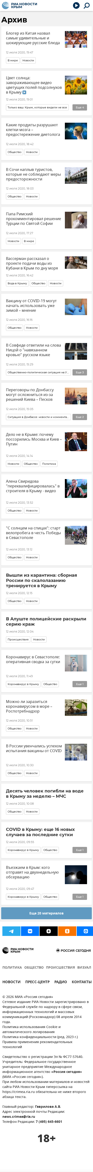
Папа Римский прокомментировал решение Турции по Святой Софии (33, 219)
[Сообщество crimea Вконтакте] (30, 931)
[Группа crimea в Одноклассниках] (67, 931)
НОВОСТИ (11, 982)
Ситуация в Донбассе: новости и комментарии (38, 417)
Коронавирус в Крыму (23, 684)
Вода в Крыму (17, 283)
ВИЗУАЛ (84, 968)
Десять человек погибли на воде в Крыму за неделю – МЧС (45, 793)
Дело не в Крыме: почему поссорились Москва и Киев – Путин (34, 439)
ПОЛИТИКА (12, 968)
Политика (49, 463)
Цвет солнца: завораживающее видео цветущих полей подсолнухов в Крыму (34, 85)
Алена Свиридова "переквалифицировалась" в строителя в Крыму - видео (33, 486)
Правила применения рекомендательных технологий (37, 1045)
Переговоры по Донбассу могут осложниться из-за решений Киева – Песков (30, 395)
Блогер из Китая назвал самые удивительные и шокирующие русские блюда (33, 38)
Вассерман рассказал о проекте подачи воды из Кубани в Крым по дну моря (32, 263)
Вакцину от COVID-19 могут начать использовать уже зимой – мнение (31, 306)
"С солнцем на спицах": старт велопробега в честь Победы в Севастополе (33, 533)
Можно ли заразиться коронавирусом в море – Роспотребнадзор (29, 706)
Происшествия (18, 639)
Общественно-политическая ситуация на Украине (38, 372)
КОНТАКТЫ (82, 982)
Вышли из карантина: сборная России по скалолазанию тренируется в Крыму (41, 580)
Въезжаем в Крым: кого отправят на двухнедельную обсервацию (32, 872)
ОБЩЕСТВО (34, 968)
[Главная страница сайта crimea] (19, 5)
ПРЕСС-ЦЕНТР (37, 982)
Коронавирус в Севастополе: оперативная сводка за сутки (33, 659)
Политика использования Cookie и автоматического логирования (31, 1029)
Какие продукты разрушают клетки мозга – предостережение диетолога (33, 130)
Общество (14, 152)
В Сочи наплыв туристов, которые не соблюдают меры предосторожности (33, 174)
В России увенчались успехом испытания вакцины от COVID (34, 748)
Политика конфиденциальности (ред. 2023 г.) (40, 1037)
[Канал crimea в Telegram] (11, 931)
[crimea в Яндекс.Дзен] (49, 931)
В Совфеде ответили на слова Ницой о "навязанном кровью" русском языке (33, 350)
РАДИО (60, 982)
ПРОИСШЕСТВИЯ (60, 968)
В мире (13, 60)
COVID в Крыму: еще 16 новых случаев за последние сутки (40, 832)
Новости (28, 60)
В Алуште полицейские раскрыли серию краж (46, 621)
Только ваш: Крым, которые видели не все (37, 107)
